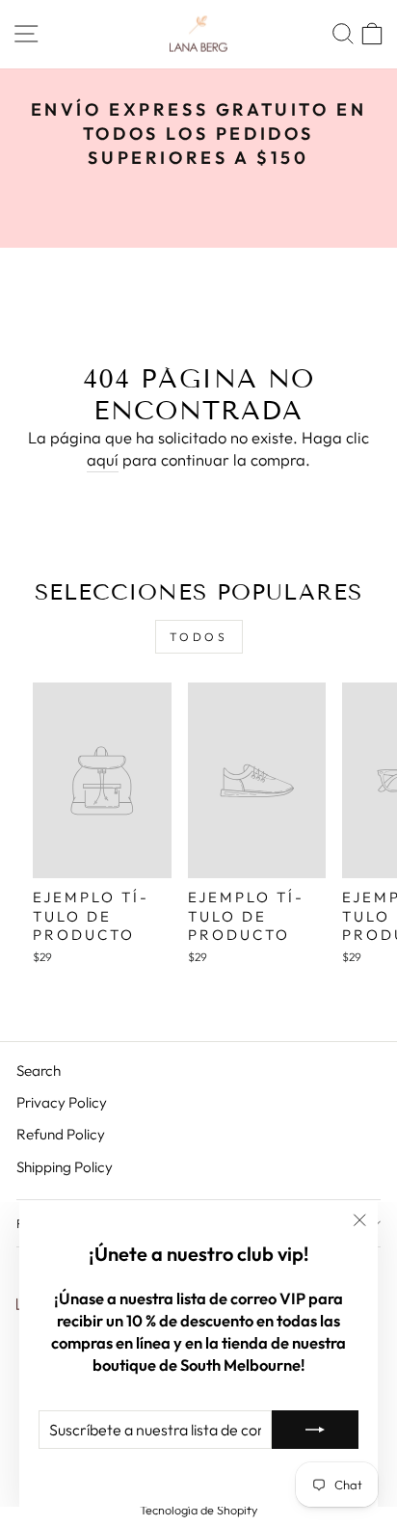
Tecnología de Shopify (198, 1509)
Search (38, 1070)
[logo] (198, 34)
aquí (103, 459)
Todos (199, 636)
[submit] (315, 1429)
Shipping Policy (64, 1167)
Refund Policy (60, 1134)
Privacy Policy (61, 1102)
